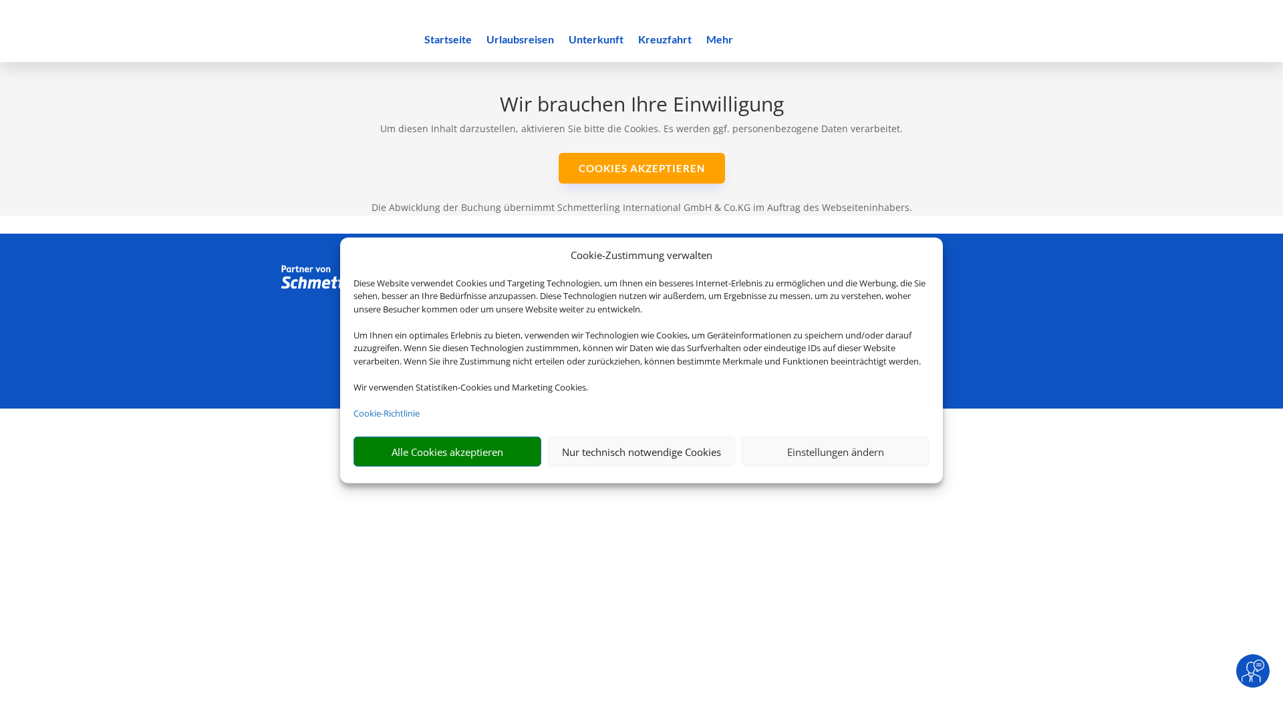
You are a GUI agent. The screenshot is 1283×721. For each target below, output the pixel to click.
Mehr (719, 40)
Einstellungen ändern (835, 452)
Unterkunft (596, 40)
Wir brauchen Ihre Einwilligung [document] (642, 105)
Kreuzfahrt (665, 40)
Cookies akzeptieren (642, 168)
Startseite (448, 40)
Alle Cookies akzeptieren (447, 452)
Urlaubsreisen (520, 40)
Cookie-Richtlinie (386, 413)
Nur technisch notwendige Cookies (641, 452)
